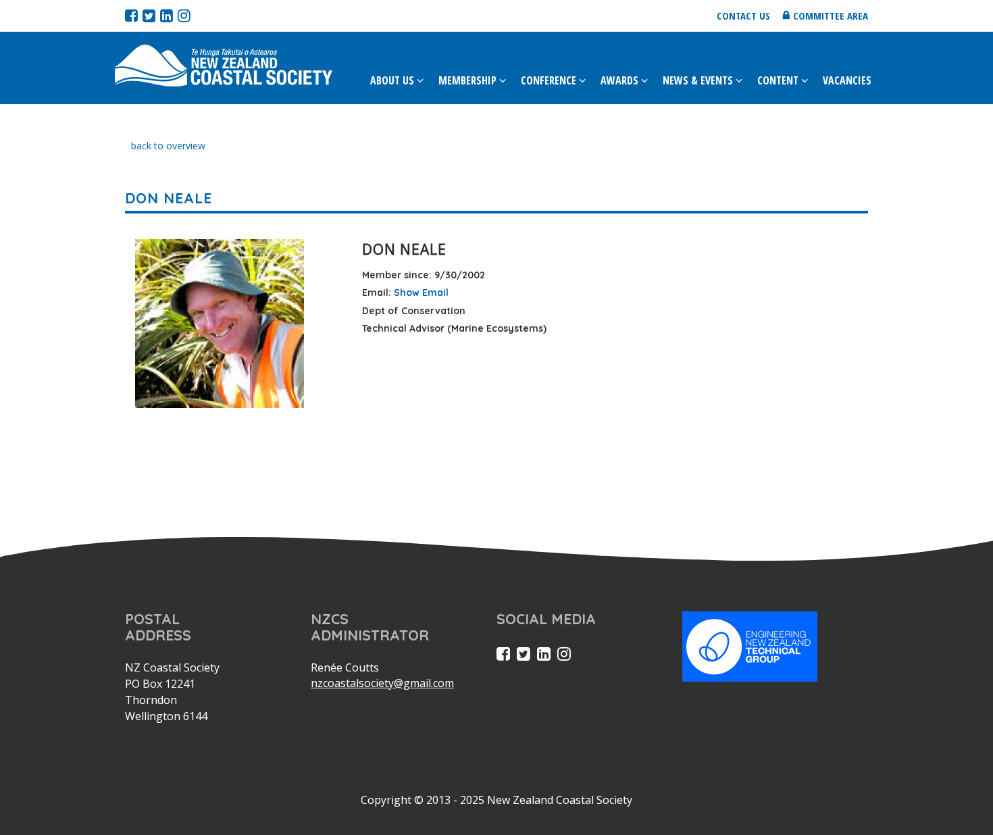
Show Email (421, 292)
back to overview (168, 145)
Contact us (743, 15)
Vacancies (847, 80)
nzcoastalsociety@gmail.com (382, 683)
